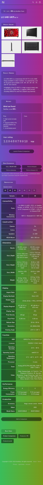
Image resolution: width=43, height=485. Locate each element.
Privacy (15, 464)
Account (28, 464)
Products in (24, 436)
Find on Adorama (11, 170)
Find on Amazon (32, 166)
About (35, 461)
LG (8, 11)
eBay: (11, 166)
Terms (39, 461)
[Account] (40, 2)
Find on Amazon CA (32, 170)
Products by (7, 441)
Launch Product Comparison (21, 151)
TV (4, 11)
